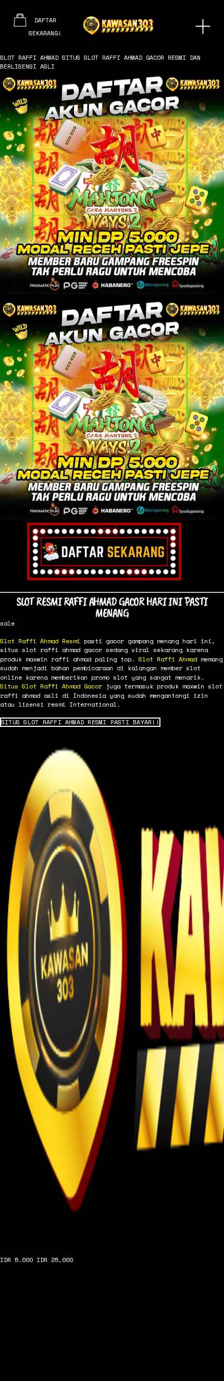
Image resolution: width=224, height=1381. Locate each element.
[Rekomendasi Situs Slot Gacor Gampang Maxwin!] (112, 986)
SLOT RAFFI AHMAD (29, 57)
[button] (80, 722)
